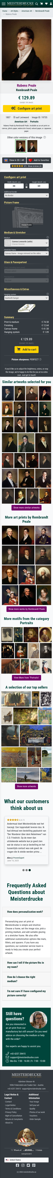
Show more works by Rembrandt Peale (26, 609)
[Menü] (3, 4)
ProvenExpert (18, 858)
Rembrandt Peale (42, 11)
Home (4, 11)
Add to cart (28, 349)
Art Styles (14, 11)
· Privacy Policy (10, 1112)
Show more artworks (26, 786)
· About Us (8, 1123)
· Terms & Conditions (12, 1109)
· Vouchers (33, 1116)
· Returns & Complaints (13, 1119)
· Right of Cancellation (13, 1116)
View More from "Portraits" (26, 677)
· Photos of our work (37, 1112)
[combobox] (26, 195)
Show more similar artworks (26, 507)
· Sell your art (34, 1105)
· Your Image (34, 1102)
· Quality (32, 1109)
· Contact (8, 1102)
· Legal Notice (10, 1105)
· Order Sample (35, 1119)
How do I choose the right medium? (21, 979)
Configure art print (28, 108)
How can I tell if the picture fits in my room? (25, 965)
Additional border (10, 192)
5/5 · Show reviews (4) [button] (32, 166)
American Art (26, 11)
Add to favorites (40, 160)
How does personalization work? (25, 911)
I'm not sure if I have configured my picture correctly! (26, 993)
